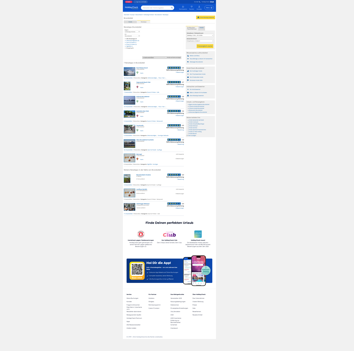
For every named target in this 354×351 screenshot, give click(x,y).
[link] (183, 8)
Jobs (193, 308)
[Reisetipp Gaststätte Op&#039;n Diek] (129, 117)
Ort (125, 34)
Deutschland (139, 14)
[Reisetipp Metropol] (129, 162)
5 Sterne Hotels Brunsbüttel (196, 106)
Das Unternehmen (198, 298)
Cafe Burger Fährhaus (142, 203)
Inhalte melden (131, 328)
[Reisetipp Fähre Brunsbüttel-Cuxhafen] (129, 147)
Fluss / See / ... (162, 78)
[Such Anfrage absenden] (172, 8)
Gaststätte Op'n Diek (142, 111)
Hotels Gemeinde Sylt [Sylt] (196, 120)
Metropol (139, 154)
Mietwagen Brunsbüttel (196, 62)
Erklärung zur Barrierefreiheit (176, 321)
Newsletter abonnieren (134, 311)
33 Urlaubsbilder (128, 150)
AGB (172, 315)
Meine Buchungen (132, 298)
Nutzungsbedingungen (178, 301)
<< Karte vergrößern (148, 57)
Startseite (126, 14)
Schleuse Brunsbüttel (142, 96)
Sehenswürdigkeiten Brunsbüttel (198, 112)
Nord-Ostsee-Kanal (142, 68)
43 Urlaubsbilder (128, 78)
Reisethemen (196, 311)
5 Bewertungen (180, 86)
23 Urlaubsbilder (128, 106)
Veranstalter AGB (176, 298)
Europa (132, 14)
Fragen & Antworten (133, 305)
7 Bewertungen (180, 72)
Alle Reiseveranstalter (133, 325)
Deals (128, 1)
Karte (141, 73)
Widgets (151, 301)
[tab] (192, 28)
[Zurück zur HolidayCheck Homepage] (131, 7)
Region (126, 30)
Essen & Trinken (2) (131, 44)
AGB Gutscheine (176, 318)
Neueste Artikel (197, 315)
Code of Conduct (154, 308)
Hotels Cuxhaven (193, 122)
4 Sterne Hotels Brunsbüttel (196, 108)
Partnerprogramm (155, 305)
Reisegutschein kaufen (134, 315)
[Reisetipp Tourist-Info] (129, 133)
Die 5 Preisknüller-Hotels (196, 77)
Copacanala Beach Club (143, 82)
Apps (128, 321)
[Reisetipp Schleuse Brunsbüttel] (129, 104)
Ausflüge (159, 150)
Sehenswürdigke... (153, 78)
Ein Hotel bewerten (195, 89)
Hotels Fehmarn (193, 126)
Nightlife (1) (129, 46)
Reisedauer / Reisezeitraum (195, 33)
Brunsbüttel (158, 14)
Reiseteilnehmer (192, 38)
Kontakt (196, 1)
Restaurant (160, 121)
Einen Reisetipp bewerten (207, 17)
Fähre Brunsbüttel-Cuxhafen (145, 140)
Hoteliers (151, 298)
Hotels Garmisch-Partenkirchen (197, 129)
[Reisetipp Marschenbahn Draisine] (127, 182)
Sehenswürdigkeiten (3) (132, 40)
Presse (194, 305)
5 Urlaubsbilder (128, 121)
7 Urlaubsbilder (128, 92)
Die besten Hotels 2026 (196, 80)
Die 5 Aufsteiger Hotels (196, 71)
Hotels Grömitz (193, 128)
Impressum (174, 328)
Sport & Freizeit (152, 150)
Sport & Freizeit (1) (131, 42)
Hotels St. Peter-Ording (195, 131)
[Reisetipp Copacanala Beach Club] (127, 90)
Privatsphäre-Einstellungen (179, 308)
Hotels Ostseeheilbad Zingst (196, 124)
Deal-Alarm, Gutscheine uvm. (134, 308)
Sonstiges (155, 164)
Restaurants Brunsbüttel (195, 110)
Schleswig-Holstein (149, 14)
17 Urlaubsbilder (128, 214)
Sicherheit (174, 325)
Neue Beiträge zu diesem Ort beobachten (201, 59)
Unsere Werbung (197, 301)
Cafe (158, 92)
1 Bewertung (180, 130)
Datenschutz (175, 305)
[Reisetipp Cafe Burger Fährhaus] (129, 210)
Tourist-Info (139, 125)
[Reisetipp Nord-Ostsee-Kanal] (129, 75)
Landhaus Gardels (141, 189)
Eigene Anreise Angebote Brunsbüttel (199, 104)
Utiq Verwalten (175, 311)
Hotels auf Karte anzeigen (174, 57)
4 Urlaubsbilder (128, 185)
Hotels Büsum (193, 133)
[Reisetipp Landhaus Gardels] (129, 197)
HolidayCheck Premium (134, 318)
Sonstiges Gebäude (163, 135)
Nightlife (149, 164)
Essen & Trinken (151, 92)
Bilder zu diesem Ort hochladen (198, 92)
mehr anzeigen (192, 135)
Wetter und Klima (194, 55)
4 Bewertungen (180, 101)
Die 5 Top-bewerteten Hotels (197, 74)
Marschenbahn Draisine (143, 175)
